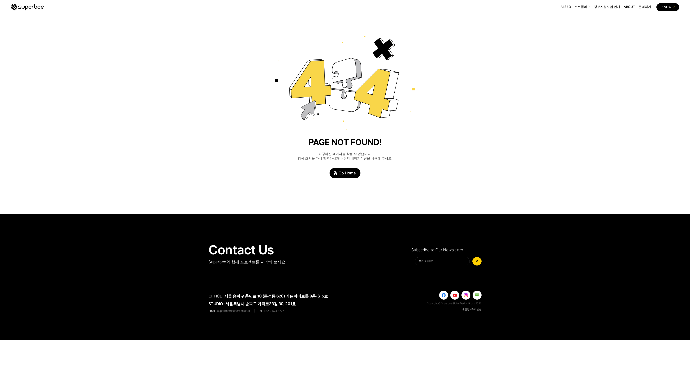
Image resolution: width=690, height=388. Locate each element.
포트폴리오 (582, 7)
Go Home (347, 173)
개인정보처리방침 (472, 309)
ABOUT (629, 7)
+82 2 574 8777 (274, 311)
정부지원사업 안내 (607, 7)
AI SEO (565, 7)
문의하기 (644, 7)
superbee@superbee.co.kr (233, 311)
